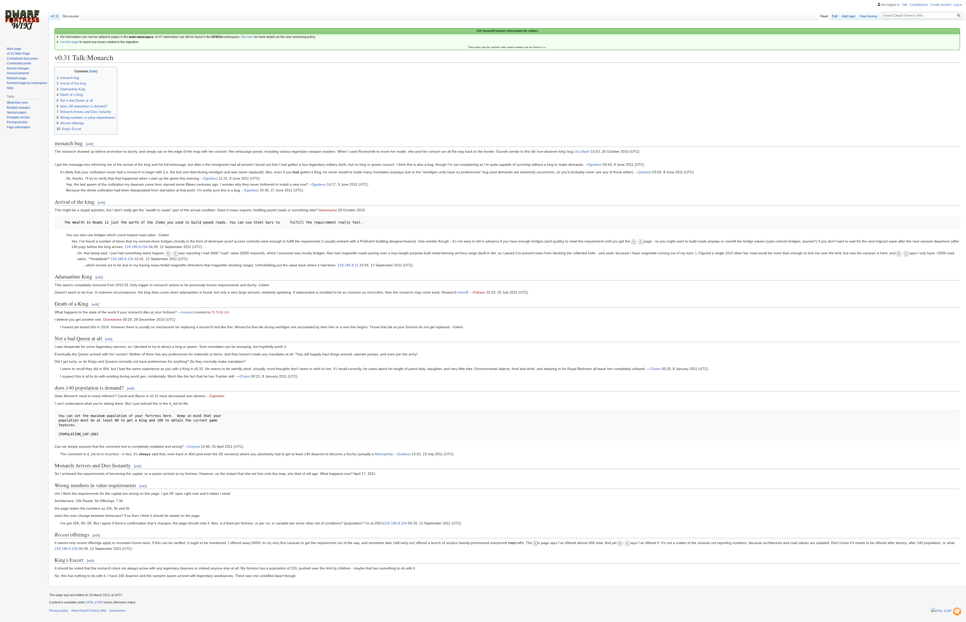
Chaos (655, 369)
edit (89, 144)
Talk (904, 5)
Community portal (19, 63)
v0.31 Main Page (18, 53)
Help (10, 88)
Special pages (16, 112)
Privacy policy (58, 610)
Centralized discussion (22, 58)
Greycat (193, 446)
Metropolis (383, 454)
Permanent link (17, 122)
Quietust (644, 172)
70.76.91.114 (220, 312)
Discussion (71, 16)
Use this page (69, 42)
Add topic (849, 16)
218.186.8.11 (348, 265)
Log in (957, 5)
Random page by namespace (27, 83)
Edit (835, 16)
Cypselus (217, 396)
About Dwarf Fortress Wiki (88, 610)
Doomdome (112, 319)
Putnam (479, 292)
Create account (940, 5)
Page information (18, 127)
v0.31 (55, 16)
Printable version (18, 117)
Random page (16, 78)
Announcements (18, 73)
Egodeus (595, 164)
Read (824, 16)
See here (247, 36)
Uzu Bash (582, 151)
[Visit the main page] (22, 20)
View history (868, 16)
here (543, 47)
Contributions (919, 5)
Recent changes (18, 68)
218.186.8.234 (136, 247)
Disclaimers (117, 610)
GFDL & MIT (94, 602)
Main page (14, 49)
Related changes (18, 107)
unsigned (186, 312)
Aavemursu (328, 210)
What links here (17, 102)
